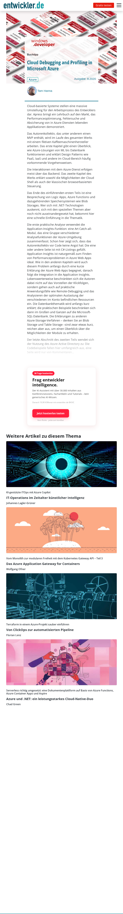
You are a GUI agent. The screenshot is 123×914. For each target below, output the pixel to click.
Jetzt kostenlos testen (51, 413)
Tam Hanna (44, 90)
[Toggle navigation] (24, 5)
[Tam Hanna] (32, 91)
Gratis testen (103, 5)
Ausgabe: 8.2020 (85, 78)
